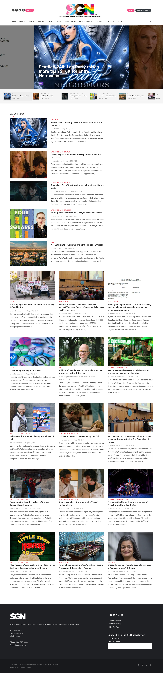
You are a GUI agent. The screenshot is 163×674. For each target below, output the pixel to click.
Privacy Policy (26, 667)
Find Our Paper (114, 627)
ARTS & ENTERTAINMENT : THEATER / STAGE (121, 499)
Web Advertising (115, 620)
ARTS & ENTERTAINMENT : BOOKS (61, 210)
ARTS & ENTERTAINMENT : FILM (60, 152)
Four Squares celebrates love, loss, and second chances (76, 213)
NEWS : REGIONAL (113, 302)
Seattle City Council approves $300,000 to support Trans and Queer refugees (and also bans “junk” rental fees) (81, 307)
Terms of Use (14, 667)
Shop (131, 10)
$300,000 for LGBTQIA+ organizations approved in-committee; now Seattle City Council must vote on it (129, 439)
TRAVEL (53, 242)
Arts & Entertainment (46, 83)
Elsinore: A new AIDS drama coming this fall (79, 436)
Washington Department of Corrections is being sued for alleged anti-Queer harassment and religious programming (129, 307)
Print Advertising (115, 624)
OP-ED (12, 302)
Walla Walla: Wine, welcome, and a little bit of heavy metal (77, 245)
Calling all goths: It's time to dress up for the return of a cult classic (70, 71)
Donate (29, 10)
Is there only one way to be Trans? (25, 370)
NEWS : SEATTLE (56, 120)
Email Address (115, 642)
